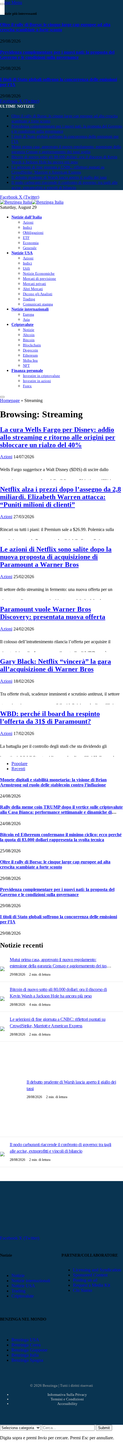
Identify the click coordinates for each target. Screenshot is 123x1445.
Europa (28, 314)
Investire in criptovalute (41, 376)
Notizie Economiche (39, 273)
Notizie (28, 330)
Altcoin (29, 335)
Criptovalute (22, 324)
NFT (26, 365)
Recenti (18, 768)
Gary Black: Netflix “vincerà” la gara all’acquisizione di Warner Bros (55, 665)
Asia (26, 319)
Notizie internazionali (30, 309)
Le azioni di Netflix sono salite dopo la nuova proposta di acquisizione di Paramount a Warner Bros (56, 556)
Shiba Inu (30, 360)
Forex (27, 386)
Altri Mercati (33, 289)
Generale (30, 248)
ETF (26, 238)
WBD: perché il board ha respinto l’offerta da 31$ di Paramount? (50, 717)
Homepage (10, 400)
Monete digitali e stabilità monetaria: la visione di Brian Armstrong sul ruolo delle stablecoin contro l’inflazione (53, 782)
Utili (26, 268)
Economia (31, 243)
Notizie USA (22, 253)
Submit (104, 1428)
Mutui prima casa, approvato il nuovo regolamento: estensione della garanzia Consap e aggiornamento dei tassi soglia (59, 966)
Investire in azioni (37, 381)
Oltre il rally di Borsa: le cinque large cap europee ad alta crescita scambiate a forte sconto (55, 27)
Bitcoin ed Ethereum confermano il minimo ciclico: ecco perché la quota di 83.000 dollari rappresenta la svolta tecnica (61, 837)
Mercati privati (34, 284)
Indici (27, 227)
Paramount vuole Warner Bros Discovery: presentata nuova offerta (52, 613)
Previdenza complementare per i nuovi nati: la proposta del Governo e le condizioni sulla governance (57, 55)
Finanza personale (27, 370)
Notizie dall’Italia (26, 217)
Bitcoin (29, 340)
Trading (29, 299)
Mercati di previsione (39, 278)
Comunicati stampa (38, 304)
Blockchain (32, 345)
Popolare (19, 763)
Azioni (28, 222)
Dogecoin (30, 350)
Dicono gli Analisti (37, 294)
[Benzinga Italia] (32, 202)
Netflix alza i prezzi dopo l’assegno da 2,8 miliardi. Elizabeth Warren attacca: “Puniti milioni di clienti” (60, 497)
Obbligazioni (33, 232)
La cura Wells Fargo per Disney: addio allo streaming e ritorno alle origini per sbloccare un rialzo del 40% (57, 437)
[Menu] (2, 397)
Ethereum (30, 355)
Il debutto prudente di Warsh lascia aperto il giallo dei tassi (59, 177)
